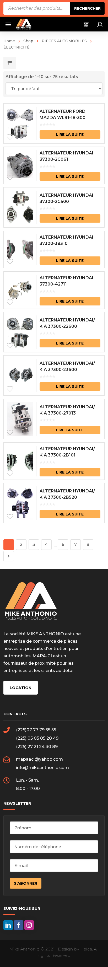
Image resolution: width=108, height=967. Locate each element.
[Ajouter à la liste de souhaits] (10, 137)
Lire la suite (70, 134)
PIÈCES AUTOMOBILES (64, 41)
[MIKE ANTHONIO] (23, 24)
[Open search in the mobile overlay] (54, 8)
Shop (28, 41)
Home (9, 41)
